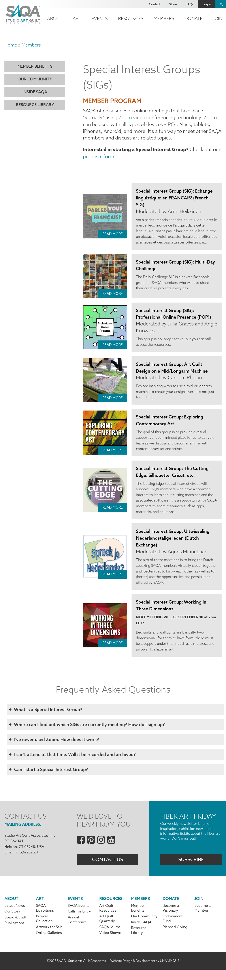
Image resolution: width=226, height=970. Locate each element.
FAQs (190, 4)
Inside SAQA (35, 92)
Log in (206, 4)
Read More (112, 234)
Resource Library (35, 105)
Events (100, 18)
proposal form (98, 156)
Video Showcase (112, 932)
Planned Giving (175, 927)
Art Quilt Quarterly (107, 919)
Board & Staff (15, 917)
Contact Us (107, 859)
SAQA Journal (110, 927)
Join (198, 898)
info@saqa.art (26, 852)
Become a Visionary (171, 908)
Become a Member (202, 908)
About (54, 18)
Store (173, 4)
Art (77, 18)
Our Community (35, 79)
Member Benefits (34, 66)
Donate (193, 18)
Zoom (125, 117)
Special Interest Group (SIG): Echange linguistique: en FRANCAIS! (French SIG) (174, 197)
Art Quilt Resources (107, 908)
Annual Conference (77, 920)
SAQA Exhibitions (45, 908)
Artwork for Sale (49, 927)
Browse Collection (44, 919)
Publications (14, 923)
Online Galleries (49, 932)
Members (164, 18)
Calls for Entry (79, 911)
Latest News (14, 905)
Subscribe (191, 859)
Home (10, 45)
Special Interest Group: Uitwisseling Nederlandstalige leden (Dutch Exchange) (172, 538)
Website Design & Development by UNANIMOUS (144, 961)
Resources (130, 18)
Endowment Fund (173, 919)
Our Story (12, 911)
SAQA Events (78, 905)
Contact (154, 4)
